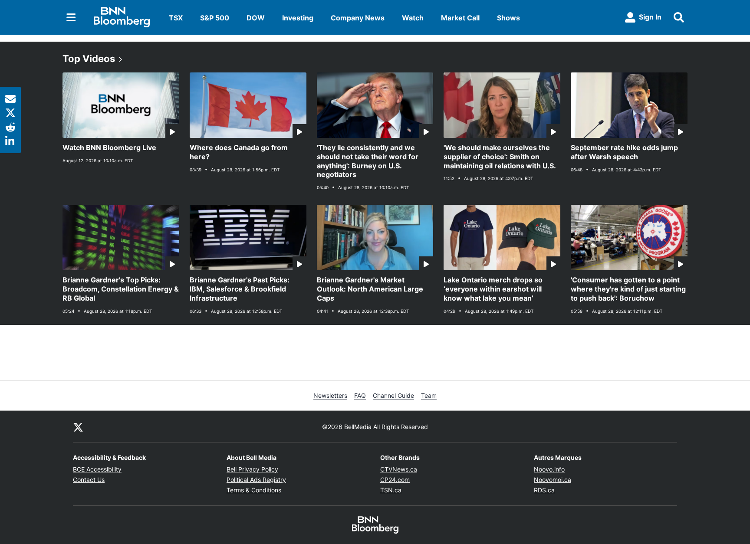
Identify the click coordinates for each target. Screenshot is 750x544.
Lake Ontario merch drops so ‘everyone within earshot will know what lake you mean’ (493, 288)
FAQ (360, 395)
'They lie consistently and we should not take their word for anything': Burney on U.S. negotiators (367, 161)
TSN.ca (390, 490)
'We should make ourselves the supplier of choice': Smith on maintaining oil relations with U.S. (500, 156)
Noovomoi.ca (552, 479)
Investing (297, 17)
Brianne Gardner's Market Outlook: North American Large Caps (370, 288)
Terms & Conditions (254, 490)
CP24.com (395, 479)
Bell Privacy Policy (252, 469)
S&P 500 (214, 17)
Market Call (460, 17)
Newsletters (330, 395)
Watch (413, 17)
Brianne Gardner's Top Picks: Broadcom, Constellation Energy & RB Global (120, 288)
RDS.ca (544, 490)
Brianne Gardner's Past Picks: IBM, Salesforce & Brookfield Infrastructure (239, 288)
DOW (256, 17)
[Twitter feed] (78, 426)
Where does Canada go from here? (239, 152)
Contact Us (89, 479)
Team (429, 395)
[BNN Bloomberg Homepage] (122, 17)
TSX (176, 17)
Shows (508, 17)
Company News (358, 17)
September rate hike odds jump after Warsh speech (624, 152)
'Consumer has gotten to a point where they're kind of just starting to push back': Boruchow (628, 288)
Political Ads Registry (256, 479)
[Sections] (71, 17)
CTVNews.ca (398, 469)
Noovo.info (549, 469)
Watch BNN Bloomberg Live (109, 147)
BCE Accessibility (97, 469)
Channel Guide (393, 395)
